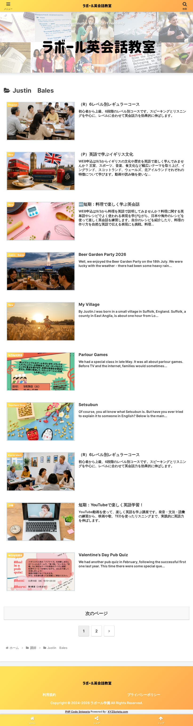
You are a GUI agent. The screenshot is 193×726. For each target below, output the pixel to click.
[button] (178, 624)
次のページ (96, 613)
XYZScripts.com (118, 711)
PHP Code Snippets (77, 711)
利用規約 (49, 695)
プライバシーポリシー (143, 695)
